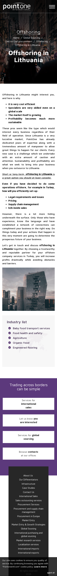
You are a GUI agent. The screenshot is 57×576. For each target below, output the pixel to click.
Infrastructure (28, 484)
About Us (28, 475)
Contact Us (28, 492)
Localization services (28, 544)
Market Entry (28, 520)
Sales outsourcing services (29, 500)
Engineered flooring (25, 347)
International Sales (28, 496)
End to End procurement (18, 41)
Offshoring (42, 41)
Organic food (21, 342)
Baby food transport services (31, 328)
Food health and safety (27, 333)
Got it (51, 572)
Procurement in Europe (28, 516)
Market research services (28, 540)
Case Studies (28, 488)
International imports (28, 548)
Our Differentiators (28, 479)
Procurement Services (28, 504)
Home (16, 37)
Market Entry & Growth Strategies (28, 524)
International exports (28, 552)
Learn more (40, 566)
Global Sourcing (31, 37)
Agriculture (20, 337)
